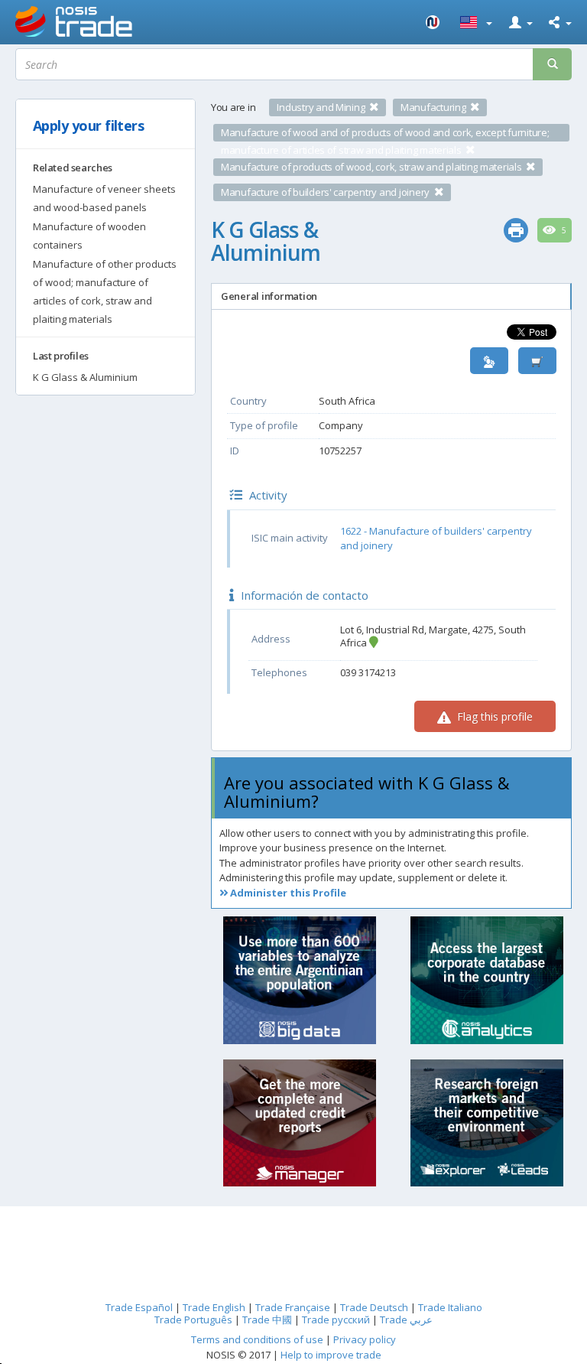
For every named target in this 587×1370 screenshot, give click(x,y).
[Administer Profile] (489, 360)
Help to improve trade (331, 1355)
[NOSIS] (433, 22)
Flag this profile (493, 716)
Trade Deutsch (374, 1307)
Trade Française (292, 1307)
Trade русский (336, 1319)
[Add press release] (537, 360)
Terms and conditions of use (257, 1339)
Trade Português (193, 1319)
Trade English (214, 1307)
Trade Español (139, 1307)
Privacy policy (364, 1339)
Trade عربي (406, 1319)
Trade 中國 (267, 1319)
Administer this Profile (287, 893)
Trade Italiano (450, 1307)
